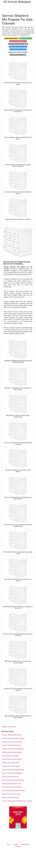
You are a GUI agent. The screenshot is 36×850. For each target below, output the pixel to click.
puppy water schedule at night (18, 46)
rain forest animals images (18, 55)
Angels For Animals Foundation (11, 794)
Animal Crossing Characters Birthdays (13, 738)
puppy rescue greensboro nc (18, 41)
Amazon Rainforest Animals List (11, 745)
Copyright (18, 846)
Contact (15, 844)
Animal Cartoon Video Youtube (11, 766)
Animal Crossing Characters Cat (11, 783)
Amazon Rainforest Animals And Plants (13, 790)
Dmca (8, 844)
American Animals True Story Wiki (12, 742)
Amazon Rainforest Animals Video (12, 787)
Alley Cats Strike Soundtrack (10, 797)
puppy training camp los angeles (18, 44)
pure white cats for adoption (18, 49)
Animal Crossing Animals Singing (11, 759)
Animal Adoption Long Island (10, 756)
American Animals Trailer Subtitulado (13, 749)
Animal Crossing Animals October (12, 752)
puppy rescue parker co (11, 38)
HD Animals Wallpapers (17, 1)
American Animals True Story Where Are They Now (17, 801)
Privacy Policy (25, 844)
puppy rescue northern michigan (18, 52)
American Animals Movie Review (11, 735)
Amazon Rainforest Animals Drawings (13, 780)
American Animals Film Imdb (10, 763)
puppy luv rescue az (25, 38)
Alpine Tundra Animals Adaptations (12, 773)
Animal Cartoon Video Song (10, 776)
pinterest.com (12, 726)
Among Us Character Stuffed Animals (13, 769)
